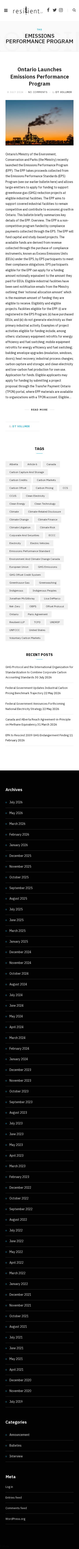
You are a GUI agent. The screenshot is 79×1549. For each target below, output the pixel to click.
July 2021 (16, 1337)
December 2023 (20, 1070)
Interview (16, 1456)
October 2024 (19, 973)
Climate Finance (47, 519)
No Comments (38, 92)
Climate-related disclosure (44, 511)
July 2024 (16, 995)
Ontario (13, 614)
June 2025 (16, 920)
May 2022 (16, 1252)
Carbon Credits (18, 480)
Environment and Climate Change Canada (34, 559)
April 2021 (16, 1370)
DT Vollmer (64, 92)
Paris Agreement (38, 614)
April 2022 (16, 1263)
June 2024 (16, 1006)
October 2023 (19, 1091)
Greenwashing (47, 582)
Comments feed (16, 1508)
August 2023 (18, 1113)
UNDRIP (55, 622)
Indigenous (16, 590)
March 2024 (17, 1038)
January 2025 (18, 941)
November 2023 (20, 1081)
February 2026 (19, 834)
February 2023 (19, 1177)
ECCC (52, 535)
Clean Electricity (35, 495)
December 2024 (20, 952)
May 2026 (16, 813)
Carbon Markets (46, 480)
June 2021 (16, 1348)
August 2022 (18, 1220)
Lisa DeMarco (52, 598)
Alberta (13, 464)
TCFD (37, 622)
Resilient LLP (17, 622)
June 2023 (16, 1134)
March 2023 (17, 1166)
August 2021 (18, 1327)
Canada (51, 464)
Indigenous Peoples (45, 590)
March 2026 (17, 824)
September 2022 (20, 1209)
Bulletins (15, 1445)
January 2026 (18, 845)
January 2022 (18, 1284)
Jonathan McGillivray (22, 598)
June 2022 (16, 1241)
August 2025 (18, 898)
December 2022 (20, 1188)
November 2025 (20, 866)
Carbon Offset (17, 488)
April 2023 (16, 1156)
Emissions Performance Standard (29, 551)
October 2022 (19, 1198)
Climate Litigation (20, 527)
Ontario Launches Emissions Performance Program (39, 76)
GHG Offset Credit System (25, 574)
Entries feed (13, 1497)
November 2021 (20, 1305)
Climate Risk (47, 527)
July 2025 (16, 909)
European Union (19, 566)
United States (37, 630)
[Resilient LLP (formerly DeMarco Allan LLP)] (28, 10)
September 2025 (20, 888)
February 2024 (19, 1049)
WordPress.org (15, 1519)
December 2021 (20, 1295)
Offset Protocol (55, 606)
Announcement (19, 1435)
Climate (14, 511)
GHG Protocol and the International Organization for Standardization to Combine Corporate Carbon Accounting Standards (39, 672)
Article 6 (32, 464)
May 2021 (16, 1359)
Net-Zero (14, 606)
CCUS (12, 495)
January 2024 (18, 1059)
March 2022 (17, 1273)
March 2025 (17, 931)
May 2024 (16, 1016)
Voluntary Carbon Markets (25, 638)
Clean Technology (45, 503)
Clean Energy (17, 503)
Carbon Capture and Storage (26, 472)
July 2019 (16, 1402)
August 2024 (18, 984)
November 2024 (20, 963)
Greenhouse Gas (19, 582)
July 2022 (16, 1230)
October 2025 (19, 877)
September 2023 (20, 1102)
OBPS (32, 606)
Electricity (15, 543)
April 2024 (16, 1027)
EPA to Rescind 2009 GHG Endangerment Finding (37, 735)
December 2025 (20, 856)
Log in (9, 1487)
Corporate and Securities (24, 535)
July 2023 (16, 1123)
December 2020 (20, 1380)
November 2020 (20, 1391)
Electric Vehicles (39, 543)
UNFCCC (14, 630)
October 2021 (19, 1316)
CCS (65, 488)
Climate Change (19, 519)
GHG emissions (47, 566)
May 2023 (16, 1145)
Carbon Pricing (44, 488)
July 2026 (16, 802)
